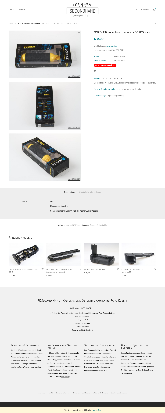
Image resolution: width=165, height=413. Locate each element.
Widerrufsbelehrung (100, 393)
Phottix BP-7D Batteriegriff (95, 269)
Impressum (42, 393)
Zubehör (18, 23)
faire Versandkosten (107, 360)
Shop (11, 23)
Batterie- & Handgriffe (32, 23)
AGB (51, 393)
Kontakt (22, 10)
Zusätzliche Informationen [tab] (90, 192)
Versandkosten (111, 46)
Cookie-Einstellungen (119, 393)
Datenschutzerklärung (81, 393)
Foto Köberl (55, 356)
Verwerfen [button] (97, 410)
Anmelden (145, 9)
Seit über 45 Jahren (18, 350)
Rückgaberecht (90, 360)
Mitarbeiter (65, 377)
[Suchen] (137, 10)
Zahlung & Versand (63, 393)
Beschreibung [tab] (69, 192)
